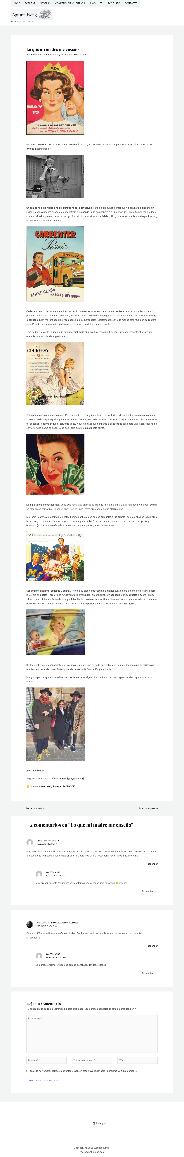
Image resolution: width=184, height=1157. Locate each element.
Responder (152, 864)
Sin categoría (51, 54)
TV (101, 3)
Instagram (60, 778)
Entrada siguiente (150, 808)
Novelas (45, 3)
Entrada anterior (33, 808)
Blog (93, 3)
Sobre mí (30, 3)
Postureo (114, 3)
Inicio (16, 3)
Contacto (131, 3)
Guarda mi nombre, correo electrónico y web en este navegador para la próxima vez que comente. (83, 1071)
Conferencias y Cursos (70, 3)
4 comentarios (34, 54)
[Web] (137, 1060)
